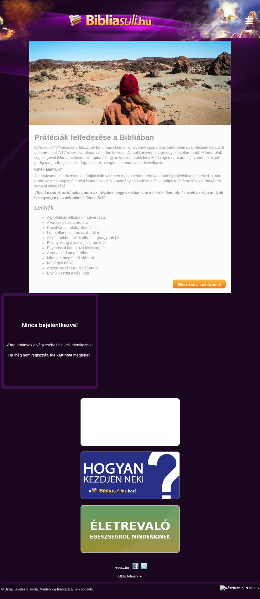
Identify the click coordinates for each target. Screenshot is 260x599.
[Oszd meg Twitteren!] (144, 567)
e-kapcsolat (84, 589)
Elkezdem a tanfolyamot (199, 284)
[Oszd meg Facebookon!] (135, 567)
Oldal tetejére (128, 576)
